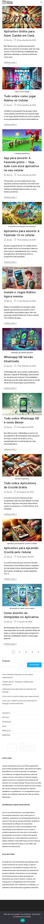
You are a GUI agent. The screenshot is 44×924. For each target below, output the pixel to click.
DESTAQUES (6, 722)
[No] (41, 917)
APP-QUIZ (5, 717)
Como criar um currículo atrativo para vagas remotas (20, 696)
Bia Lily (9, 40)
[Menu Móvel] (41, 2)
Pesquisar (6, 661)
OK (23, 920)
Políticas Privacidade (23, 917)
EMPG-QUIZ (6, 730)
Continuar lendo (10, 63)
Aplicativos (6, 713)
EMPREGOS (6, 735)
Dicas (4, 726)
